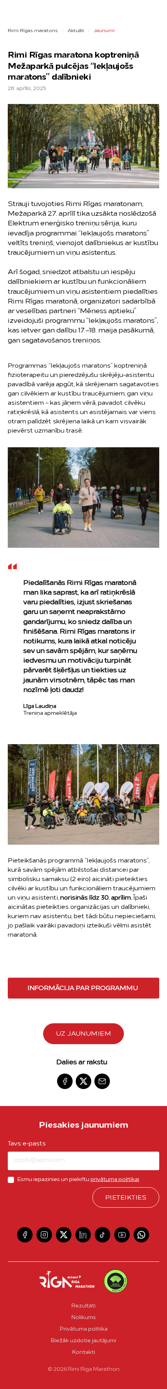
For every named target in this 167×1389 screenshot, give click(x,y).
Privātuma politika (84, 1329)
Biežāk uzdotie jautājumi (83, 1341)
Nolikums (83, 1318)
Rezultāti (83, 1306)
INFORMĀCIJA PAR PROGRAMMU (83, 988)
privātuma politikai (114, 1180)
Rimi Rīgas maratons (33, 31)
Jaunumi (104, 31)
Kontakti (83, 1352)
